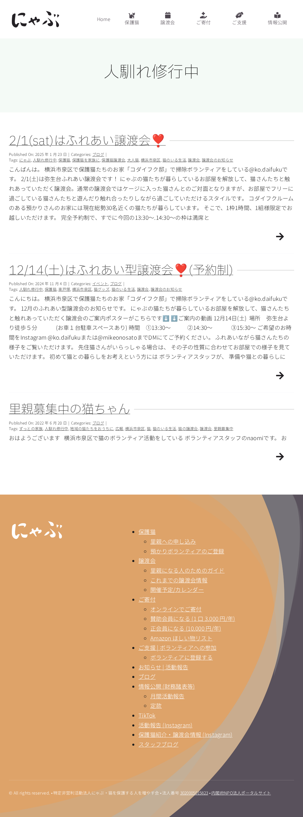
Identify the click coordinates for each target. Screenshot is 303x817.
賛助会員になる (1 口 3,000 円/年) (192, 618)
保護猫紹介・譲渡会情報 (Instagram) (185, 734)
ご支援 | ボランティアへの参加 (177, 647)
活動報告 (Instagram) (165, 725)
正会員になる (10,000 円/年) (185, 628)
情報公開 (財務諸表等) (166, 686)
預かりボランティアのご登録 (187, 551)
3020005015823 (194, 793)
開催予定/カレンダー (177, 589)
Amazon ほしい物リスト (181, 638)
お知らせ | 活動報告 (163, 667)
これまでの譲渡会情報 (178, 580)
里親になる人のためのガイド (187, 570)
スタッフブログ (158, 744)
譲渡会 (147, 560)
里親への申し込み (173, 541)
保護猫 (147, 531)
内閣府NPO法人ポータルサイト (241, 793)
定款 (156, 705)
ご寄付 (147, 599)
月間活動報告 (167, 696)
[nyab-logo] (37, 524)
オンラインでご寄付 (176, 609)
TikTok (147, 715)
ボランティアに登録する (181, 657)
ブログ (147, 676)
